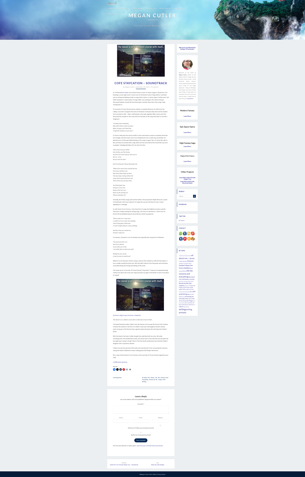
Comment (140, 404)
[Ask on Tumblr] (185, 234)
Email (141, 418)
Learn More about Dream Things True (187, 178)
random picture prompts (184, 291)
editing (189, 263)
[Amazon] (189, 239)
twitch (181, 307)
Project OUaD (189, 287)
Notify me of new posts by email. (141, 435)
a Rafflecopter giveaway (120, 362)
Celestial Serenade (137, 8)
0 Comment (155, 87)
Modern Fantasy (190, 279)
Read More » (190, 98)
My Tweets (182, 220)
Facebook (182, 204)
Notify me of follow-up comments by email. (141, 428)
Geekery (187, 268)
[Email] (181, 234)
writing (144, 382)
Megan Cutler (129, 87)
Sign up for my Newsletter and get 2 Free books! (187, 48)
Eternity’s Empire (164, 8)
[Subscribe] (189, 234)
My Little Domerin (185, 281)
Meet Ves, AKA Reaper (157, 464)
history (184, 271)
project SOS (182, 289)
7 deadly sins (181, 255)
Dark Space (184, 261)
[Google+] (193, 234)
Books (152, 377)
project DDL (186, 285)
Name (121, 418)
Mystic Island (190, 281)
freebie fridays (184, 265)
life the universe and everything (186, 273)
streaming (188, 296)
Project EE (192, 285)
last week (125, 92)
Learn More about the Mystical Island (187, 182)
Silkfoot (189, 294)
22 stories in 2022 (187, 255)
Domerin (190, 261)
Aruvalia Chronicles (123, 8)
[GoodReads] (193, 239)
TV (194, 304)
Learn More (187, 116)
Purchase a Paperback (134, 315)
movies (180, 281)
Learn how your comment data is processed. (150, 446)
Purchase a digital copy (120, 315)
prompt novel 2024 (189, 289)
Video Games (186, 306)
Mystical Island (112, 14)
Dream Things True (179, 8)
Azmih (188, 258)
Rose (191, 291)
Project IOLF (162, 379)
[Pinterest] (185, 239)
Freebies (111, 8)
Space (183, 296)
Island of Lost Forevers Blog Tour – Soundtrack (124, 464)
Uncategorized (117, 377)
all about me (146, 377)
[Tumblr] (181, 239)
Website (160, 418)
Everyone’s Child (151, 8)
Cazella (180, 261)
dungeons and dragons (183, 263)
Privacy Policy (161, 474)
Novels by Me (153, 379)
